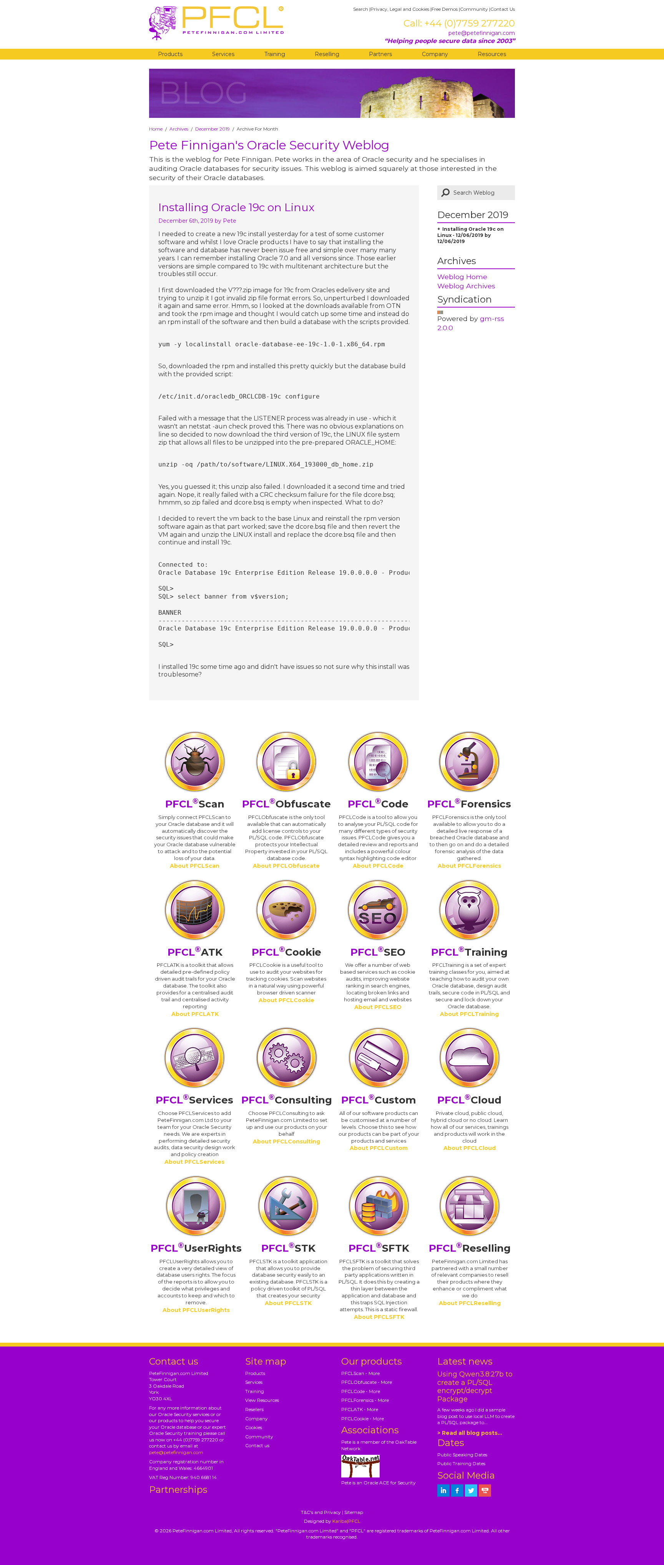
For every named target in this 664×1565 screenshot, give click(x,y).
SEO (377, 952)
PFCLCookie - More (362, 1418)
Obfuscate (286, 804)
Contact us (257, 1445)
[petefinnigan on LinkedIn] (443, 1490)
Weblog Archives (466, 286)
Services (223, 54)
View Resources (262, 1400)
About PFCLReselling (470, 1303)
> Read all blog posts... (469, 1432)
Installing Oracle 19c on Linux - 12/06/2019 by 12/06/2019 (470, 235)
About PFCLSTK (288, 1303)
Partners (380, 54)
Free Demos (445, 9)
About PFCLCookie (286, 1000)
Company (435, 54)
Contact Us (502, 9)
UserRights (196, 1248)
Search (360, 9)
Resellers (254, 1409)
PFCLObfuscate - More (366, 1382)
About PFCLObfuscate (286, 865)
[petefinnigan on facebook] (457, 1490)
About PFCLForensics (469, 865)
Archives (178, 129)
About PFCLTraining (469, 1014)
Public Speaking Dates (462, 1454)
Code (378, 804)
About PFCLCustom (379, 1148)
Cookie (286, 952)
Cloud (469, 1100)
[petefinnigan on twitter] (471, 1490)
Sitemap (353, 1512)
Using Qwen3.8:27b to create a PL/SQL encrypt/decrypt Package (475, 1387)
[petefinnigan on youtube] (485, 1490)
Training (274, 54)
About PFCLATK (195, 1014)
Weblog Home (462, 277)
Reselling (327, 54)
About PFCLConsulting (286, 1141)
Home (156, 129)
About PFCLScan (194, 865)
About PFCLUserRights (196, 1310)
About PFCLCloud (469, 1148)
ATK (195, 952)
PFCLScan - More (360, 1373)
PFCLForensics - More (365, 1400)
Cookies (253, 1427)
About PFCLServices (194, 1161)
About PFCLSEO (378, 1007)
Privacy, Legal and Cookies (399, 9)
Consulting (286, 1100)
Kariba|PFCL (346, 1521)
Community (474, 9)
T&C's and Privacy (321, 1512)
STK (288, 1248)
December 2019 (212, 129)
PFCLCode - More (360, 1391)
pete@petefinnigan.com (481, 33)
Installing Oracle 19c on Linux (236, 207)
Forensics (469, 804)
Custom (378, 1100)
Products (170, 54)
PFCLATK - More (359, 1409)
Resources (492, 54)
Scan (194, 804)
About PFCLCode (378, 865)
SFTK (379, 1248)
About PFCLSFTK (379, 1317)
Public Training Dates (461, 1463)
